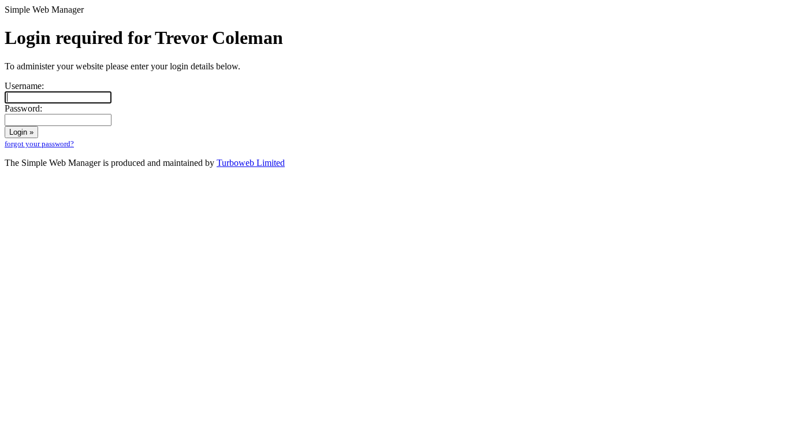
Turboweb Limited (251, 163)
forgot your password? (39, 143)
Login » (21, 132)
